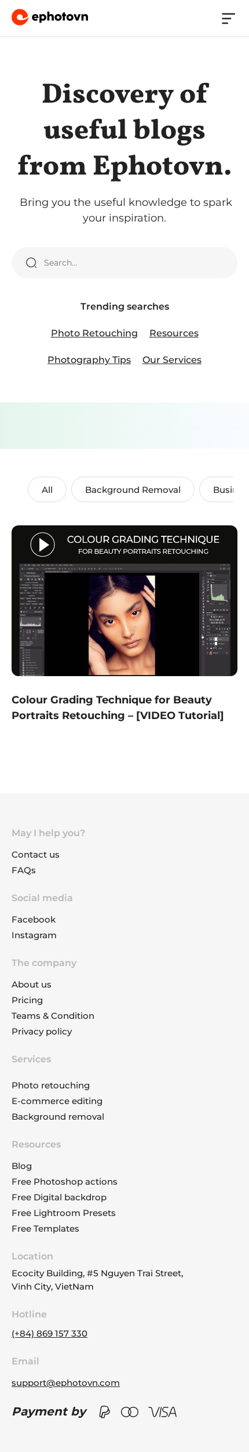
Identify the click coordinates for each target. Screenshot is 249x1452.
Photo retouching (51, 1085)
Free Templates (45, 1228)
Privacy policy (42, 1031)
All (47, 489)
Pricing (27, 999)
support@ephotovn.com (66, 1382)
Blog (22, 1165)
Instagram (34, 935)
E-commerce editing (57, 1100)
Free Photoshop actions (65, 1181)
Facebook (34, 919)
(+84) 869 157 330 (49, 1333)
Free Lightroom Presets (64, 1212)
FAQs (24, 870)
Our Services (172, 359)
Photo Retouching (94, 333)
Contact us (36, 854)
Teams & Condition (53, 1015)
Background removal (58, 1116)
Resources (174, 333)
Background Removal (133, 489)
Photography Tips (89, 359)
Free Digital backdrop (59, 1197)
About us (32, 984)
